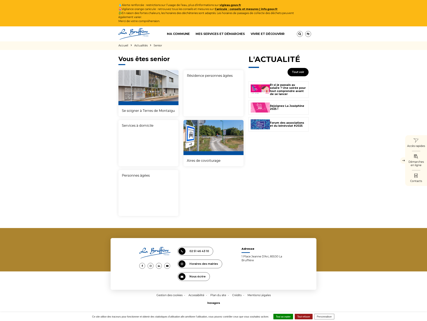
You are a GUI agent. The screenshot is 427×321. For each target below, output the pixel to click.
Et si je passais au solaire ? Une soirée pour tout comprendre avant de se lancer (288, 89)
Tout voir (298, 72)
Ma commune (178, 34)
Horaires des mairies (203, 263)
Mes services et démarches (220, 34)
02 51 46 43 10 (199, 251)
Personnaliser (324, 316)
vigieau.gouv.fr (230, 5)
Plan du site (218, 295)
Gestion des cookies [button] (169, 295)
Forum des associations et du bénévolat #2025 (287, 124)
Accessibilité (196, 295)
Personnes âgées (136, 175)
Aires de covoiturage (204, 161)
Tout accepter (283, 316)
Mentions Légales (259, 295)
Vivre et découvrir (268, 34)
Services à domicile (137, 126)
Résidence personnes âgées (210, 76)
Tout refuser (303, 316)
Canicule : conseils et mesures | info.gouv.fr (246, 9)
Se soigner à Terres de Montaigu (148, 111)
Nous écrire (197, 276)
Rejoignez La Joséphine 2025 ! (287, 107)
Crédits (237, 295)
